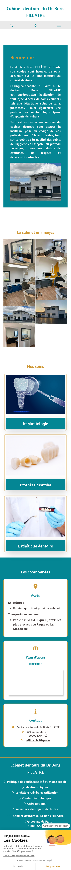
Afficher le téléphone (38, 740)
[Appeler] (12, 25)
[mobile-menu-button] (59, 25)
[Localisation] (35, 25)
